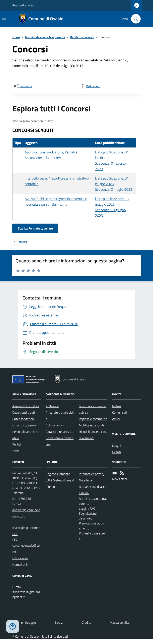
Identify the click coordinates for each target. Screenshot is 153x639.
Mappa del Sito (119, 622)
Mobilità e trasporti (91, 425)
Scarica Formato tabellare (35, 228)
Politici (16, 444)
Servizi (59, 622)
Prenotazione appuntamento (93, 526)
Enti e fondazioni (23, 418)
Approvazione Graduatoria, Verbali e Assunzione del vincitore (51, 154)
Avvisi (116, 418)
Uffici (15, 450)
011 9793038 (21, 498)
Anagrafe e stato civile (60, 415)
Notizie (116, 406)
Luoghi (116, 445)
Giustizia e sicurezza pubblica (93, 409)
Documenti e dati (23, 412)
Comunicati (119, 412)
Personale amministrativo (26, 434)
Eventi (116, 452)
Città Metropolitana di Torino (60, 483)
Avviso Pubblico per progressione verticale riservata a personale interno (56, 201)
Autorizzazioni (55, 425)
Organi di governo (24, 425)
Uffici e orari (20, 558)
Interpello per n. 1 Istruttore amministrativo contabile (57, 181)
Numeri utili (19, 564)
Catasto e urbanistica (60, 431)
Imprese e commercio (93, 418)
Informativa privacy (91, 473)
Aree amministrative (25, 406)
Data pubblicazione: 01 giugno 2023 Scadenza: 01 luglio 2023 (113, 184)
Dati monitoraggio (24, 622)
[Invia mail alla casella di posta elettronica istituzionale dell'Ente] (26, 513)
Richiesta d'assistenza (92, 536)
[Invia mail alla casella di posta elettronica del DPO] (26, 594)
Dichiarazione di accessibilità (92, 489)
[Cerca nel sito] (134, 19)
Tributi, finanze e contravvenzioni (93, 434)
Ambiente (52, 406)
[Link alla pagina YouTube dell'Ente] (114, 473)
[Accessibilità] (12, 626)
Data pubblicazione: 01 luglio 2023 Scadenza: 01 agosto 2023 (112, 160)
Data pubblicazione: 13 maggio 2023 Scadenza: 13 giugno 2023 (112, 207)
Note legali (86, 480)
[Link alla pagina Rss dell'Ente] (122, 473)
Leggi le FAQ (87, 508)
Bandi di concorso (82, 37)
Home (16, 37)
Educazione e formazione (60, 441)
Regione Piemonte (22, 5)
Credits (86, 622)
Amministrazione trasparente (45, 37)
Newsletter (119, 478)
